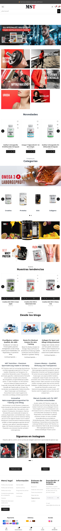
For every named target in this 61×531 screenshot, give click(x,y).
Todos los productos (36, 492)
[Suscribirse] (57, 498)
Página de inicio (35, 498)
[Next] (58, 131)
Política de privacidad (7, 485)
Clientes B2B (19, 485)
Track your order (15, 469)
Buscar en (34, 487)
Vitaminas (18, 211)
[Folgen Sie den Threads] (51, 521)
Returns (45, 469)
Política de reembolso (7, 487)
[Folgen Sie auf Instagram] (49, 521)
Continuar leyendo (9, 357)
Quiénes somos (20, 487)
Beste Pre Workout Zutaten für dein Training (30, 342)
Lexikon (33, 501)
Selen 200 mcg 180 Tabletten (37, 145)
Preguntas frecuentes (22, 490)
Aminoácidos (48, 211)
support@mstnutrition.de (53, 505)
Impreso (3, 498)
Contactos (19, 496)
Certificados (19, 493)
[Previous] (2, 131)
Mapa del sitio (35, 495)
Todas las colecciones (37, 489)
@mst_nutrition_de (14, 440)
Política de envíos (6, 490)
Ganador (33, 211)
